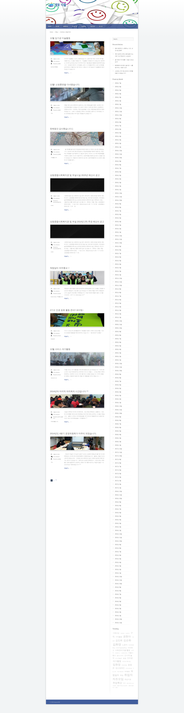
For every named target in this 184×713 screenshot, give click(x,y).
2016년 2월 (118, 527)
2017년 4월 (118, 477)
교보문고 (127, 633)
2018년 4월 (118, 434)
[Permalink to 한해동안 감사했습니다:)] (77, 138)
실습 (124, 658)
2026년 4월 (118, 93)
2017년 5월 (118, 473)
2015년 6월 (118, 555)
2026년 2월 (118, 101)
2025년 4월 (118, 136)
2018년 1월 (118, 445)
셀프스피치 (120, 655)
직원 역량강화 (120, 671)
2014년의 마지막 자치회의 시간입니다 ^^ (69, 391)
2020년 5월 (118, 346)
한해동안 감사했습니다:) (61, 129)
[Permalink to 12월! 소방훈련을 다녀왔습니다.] (77, 94)
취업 (121, 675)
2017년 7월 (118, 466)
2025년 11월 (118, 111)
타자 (124, 683)
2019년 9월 (118, 374)
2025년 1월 (118, 147)
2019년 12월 (118, 363)
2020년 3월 (118, 353)
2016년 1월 (118, 530)
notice (52, 205)
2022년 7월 (118, 253)
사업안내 (83, 26)
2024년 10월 (118, 157)
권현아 (127, 636)
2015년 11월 (118, 537)
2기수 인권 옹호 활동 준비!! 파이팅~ (67, 310)
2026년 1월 (118, 104)
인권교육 (53, 338)
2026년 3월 (118, 97)
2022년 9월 (118, 246)
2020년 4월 (118, 349)
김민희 (119, 640)
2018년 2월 (118, 441)
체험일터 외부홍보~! (59, 268)
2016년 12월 (118, 491)
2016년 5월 (118, 516)
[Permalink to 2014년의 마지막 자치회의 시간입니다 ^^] (77, 401)
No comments (56, 61)
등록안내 (65, 26)
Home (49, 26)
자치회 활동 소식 (54, 421)
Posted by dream (57, 335)
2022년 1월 (118, 275)
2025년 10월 (118, 115)
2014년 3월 (118, 608)
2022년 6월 (118, 257)
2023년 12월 (118, 193)
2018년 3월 (118, 438)
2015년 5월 (118, 558)
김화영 (117, 644)
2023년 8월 (118, 207)
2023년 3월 (118, 225)
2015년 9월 (118, 544)
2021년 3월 (118, 310)
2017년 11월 (118, 452)
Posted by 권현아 (57, 63)
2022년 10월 (118, 243)
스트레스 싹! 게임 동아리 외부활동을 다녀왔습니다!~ (124, 72)
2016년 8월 (118, 505)
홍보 (117, 687)
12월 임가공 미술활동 (60, 38)
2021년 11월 (118, 282)
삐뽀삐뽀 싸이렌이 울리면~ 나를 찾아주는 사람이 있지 (124, 66)
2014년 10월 (118, 583)
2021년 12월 (118, 278)
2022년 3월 (118, 267)
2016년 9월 (118, 502)
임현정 (117, 664)
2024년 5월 (118, 175)
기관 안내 (92, 26)
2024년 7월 (118, 168)
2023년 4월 (118, 221)
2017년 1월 (118, 488)
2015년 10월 (118, 541)
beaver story (53, 296)
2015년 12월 (118, 534)
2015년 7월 (118, 551)
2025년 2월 (118, 143)
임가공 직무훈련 (54, 66)
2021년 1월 (118, 317)
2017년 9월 (118, 459)
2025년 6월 (118, 129)
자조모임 (124, 665)
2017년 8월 (118, 463)
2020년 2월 (118, 356)
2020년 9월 (118, 331)
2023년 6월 (118, 214)
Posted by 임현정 (57, 154)
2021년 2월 (118, 314)
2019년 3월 (118, 395)
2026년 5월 (118, 90)
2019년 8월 (118, 378)
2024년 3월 (118, 182)
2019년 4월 (118, 392)
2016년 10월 (118, 498)
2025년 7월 (118, 125)
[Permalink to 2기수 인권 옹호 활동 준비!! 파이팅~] (77, 320)
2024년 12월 (118, 150)
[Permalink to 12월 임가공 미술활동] (77, 48)
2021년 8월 (118, 292)
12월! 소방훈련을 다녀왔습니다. (65, 84)
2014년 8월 (118, 590)
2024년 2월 (118, 186)
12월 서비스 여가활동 (60, 349)
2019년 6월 (118, 385)
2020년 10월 (118, 328)
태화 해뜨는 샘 (130, 683)
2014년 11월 (118, 580)
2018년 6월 (118, 427)
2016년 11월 (118, 495)
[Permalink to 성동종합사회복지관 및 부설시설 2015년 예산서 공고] (77, 185)
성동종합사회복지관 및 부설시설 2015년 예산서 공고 (75, 175)
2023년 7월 (118, 211)
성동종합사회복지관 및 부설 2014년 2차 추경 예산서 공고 (77, 221)
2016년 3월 (118, 523)
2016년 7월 (118, 509)
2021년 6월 (118, 299)
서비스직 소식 (54, 378)
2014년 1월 (118, 615)
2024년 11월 (118, 154)
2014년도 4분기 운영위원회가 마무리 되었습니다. (73, 433)
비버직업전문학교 (121, 648)
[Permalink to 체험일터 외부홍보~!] (77, 278)
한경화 (114, 685)
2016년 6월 (118, 512)
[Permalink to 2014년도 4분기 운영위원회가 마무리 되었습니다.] (77, 443)
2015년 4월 (118, 562)
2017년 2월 (118, 484)
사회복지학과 (124, 653)
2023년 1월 (118, 232)
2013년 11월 (118, 622)
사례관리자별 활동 (122, 650)
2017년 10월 (118, 456)
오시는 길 (74, 26)
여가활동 (117, 661)
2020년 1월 (118, 360)
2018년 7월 (118, 424)
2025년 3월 (118, 140)
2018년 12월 (118, 406)
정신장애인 (120, 668)
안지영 (130, 658)
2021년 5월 (118, 303)
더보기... (66, 73)
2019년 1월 (118, 402)
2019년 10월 (118, 370)
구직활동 (119, 637)
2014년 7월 (118, 594)
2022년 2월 (118, 271)
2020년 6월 (118, 342)
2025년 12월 (118, 108)
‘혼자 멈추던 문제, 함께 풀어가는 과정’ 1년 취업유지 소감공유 (124, 55)
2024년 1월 (118, 189)
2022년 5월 (118, 260)
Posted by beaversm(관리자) (57, 201)
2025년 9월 (118, 118)
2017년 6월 (118, 470)
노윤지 (125, 645)
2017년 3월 (118, 480)
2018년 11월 (118, 409)
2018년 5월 (118, 431)
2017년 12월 (118, 449)
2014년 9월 (118, 587)
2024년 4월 (118, 179)
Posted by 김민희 (57, 293)
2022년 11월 (118, 239)
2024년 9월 (118, 161)
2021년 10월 (118, 285)
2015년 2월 (118, 569)
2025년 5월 (118, 133)
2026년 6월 (118, 86)
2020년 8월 (118, 335)
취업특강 (117, 683)
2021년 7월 (118, 296)
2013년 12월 (118, 619)
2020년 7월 (118, 338)
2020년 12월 (118, 321)
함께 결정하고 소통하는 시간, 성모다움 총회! (124, 49)
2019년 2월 (118, 399)
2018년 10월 (118, 413)
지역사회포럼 (129, 668)
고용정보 (122, 633)
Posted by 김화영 (57, 459)
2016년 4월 (118, 519)
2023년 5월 (118, 218)
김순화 (127, 640)
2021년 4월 (118, 306)
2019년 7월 (118, 381)
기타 (52, 113)
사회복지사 (117, 653)
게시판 (57, 26)
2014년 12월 (118, 576)
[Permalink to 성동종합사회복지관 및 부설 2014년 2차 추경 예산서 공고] (77, 231)
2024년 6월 (118, 172)
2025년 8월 (118, 122)
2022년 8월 (118, 250)
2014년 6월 (118, 598)
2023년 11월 (118, 196)
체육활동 (127, 671)
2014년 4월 (118, 605)
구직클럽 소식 (54, 157)
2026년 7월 (118, 83)
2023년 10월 (118, 200)
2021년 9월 (118, 289)
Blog (56, 32)
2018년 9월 (118, 417)
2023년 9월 (118, 204)
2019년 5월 (118, 388)
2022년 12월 (118, 235)
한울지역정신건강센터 (122, 685)
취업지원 (128, 679)
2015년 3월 (118, 566)
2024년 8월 (118, 164)
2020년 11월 (118, 324)
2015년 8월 (118, 548)
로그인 (101, 26)
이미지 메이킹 (126, 661)
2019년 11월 (118, 367)
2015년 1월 (118, 573)
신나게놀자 (118, 658)
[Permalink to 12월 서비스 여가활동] (77, 359)
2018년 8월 (118, 420)
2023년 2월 (118, 228)
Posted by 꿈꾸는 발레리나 (58, 417)
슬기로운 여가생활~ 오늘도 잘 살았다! (124, 61)
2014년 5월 (118, 601)
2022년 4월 (118, 264)
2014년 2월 (118, 612)
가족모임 (116, 633)
